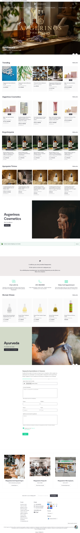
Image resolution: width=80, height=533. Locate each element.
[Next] (76, 54)
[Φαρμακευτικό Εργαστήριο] (14, 467)
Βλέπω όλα (75, 62)
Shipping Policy (23, 516)
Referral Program (23, 509)
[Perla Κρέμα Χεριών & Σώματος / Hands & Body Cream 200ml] (40, 113)
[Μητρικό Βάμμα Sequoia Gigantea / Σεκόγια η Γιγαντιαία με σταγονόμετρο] (9, 148)
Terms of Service (23, 512)
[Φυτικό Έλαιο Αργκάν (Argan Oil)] (40, 310)
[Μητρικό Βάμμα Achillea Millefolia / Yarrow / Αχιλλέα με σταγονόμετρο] (40, 148)
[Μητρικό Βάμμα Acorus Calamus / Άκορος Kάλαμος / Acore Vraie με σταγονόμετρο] (55, 148)
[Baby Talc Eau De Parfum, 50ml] (70, 78)
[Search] (19, 4)
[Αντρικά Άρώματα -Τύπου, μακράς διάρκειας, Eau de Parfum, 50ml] (24, 182)
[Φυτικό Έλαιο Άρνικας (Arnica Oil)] (55, 310)
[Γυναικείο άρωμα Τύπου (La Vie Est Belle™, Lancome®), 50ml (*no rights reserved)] (55, 182)
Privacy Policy (23, 515)
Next (25, 434)
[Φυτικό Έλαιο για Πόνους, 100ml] (70, 309)
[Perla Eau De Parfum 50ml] (70, 111)
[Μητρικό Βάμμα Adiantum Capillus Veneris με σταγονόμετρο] (70, 148)
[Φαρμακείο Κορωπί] (40, 467)
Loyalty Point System (24, 510)
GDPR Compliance (24, 513)
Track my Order (23, 505)
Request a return (23, 507)
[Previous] (73, 54)
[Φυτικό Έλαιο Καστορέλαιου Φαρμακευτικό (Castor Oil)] (9, 310)
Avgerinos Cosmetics (9, 7)
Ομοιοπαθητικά (21, 7)
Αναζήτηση (22, 519)
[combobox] (11, 4)
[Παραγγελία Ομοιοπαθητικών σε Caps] (24, 77)
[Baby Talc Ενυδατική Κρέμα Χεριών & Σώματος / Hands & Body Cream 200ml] (55, 113)
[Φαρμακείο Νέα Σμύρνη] (65, 467)
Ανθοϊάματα (29, 7)
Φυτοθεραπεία (39, 7)
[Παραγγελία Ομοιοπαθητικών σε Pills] (9, 77)
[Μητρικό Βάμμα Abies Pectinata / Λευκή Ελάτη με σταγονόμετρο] (24, 148)
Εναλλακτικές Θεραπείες (50, 7)
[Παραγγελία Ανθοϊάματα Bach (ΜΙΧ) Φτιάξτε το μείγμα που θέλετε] (55, 79)
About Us (72, 7)
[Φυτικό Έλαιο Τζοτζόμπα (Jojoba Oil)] (24, 310)
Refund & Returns (24, 518)
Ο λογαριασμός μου (24, 521)
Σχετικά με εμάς (23, 504)
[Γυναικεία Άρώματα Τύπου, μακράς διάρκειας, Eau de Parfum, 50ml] (9, 182)
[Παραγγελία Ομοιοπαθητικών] (40, 77)
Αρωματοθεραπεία (63, 7)
